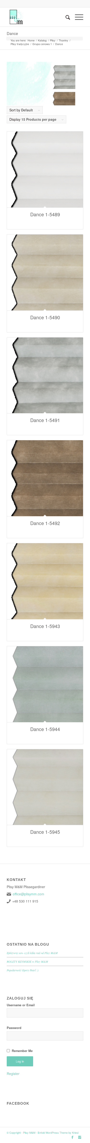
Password (14, 1028)
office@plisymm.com (28, 894)
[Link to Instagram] (79, 1137)
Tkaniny (63, 40)
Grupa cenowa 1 (42, 44)
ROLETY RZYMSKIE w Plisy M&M (27, 961)
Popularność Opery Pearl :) (22, 970)
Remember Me (22, 1051)
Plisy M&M (29, 1132)
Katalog (42, 40)
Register (13, 1073)
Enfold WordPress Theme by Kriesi (58, 1132)
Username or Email (21, 1005)
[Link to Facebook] (72, 1137)
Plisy (52, 40)
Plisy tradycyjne (20, 44)
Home (31, 40)
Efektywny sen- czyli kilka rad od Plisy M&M (32, 953)
